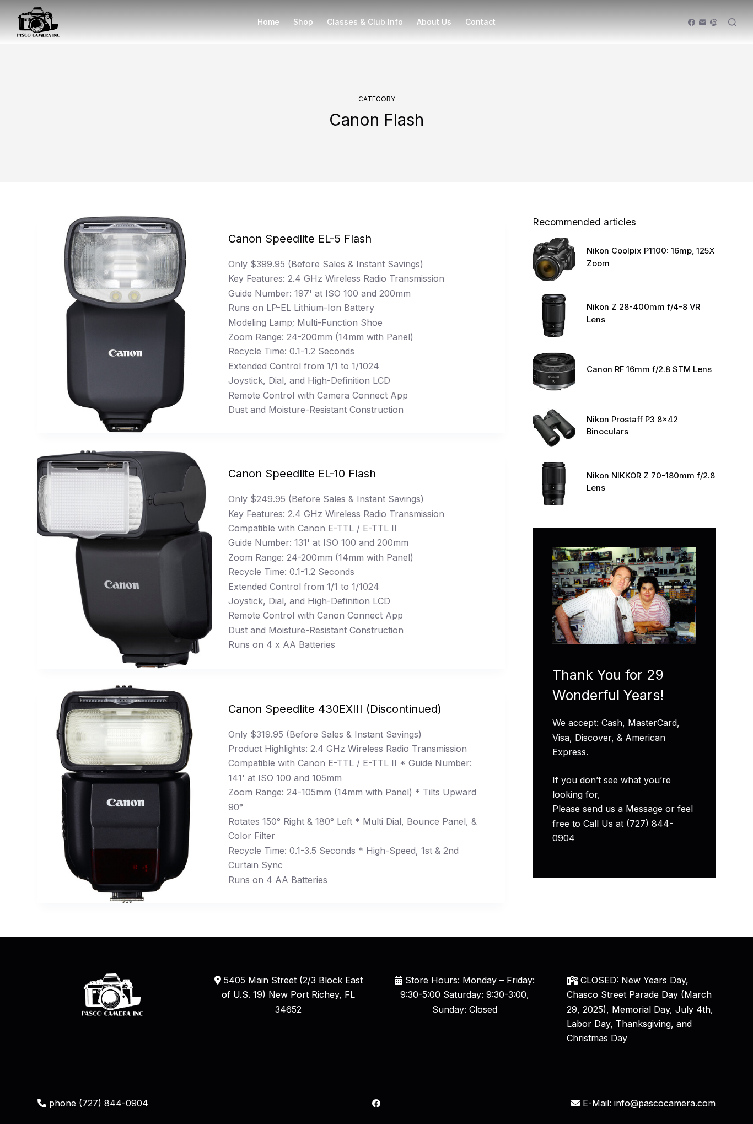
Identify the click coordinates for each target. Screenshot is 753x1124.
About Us (434, 21)
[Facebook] (691, 22)
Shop (303, 21)
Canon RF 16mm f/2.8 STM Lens (649, 369)
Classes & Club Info (365, 21)
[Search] (732, 22)
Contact (480, 21)
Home (268, 21)
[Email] (702, 22)
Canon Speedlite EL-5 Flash (300, 238)
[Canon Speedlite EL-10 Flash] (124, 559)
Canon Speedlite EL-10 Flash (302, 473)
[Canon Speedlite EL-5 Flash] (124, 324)
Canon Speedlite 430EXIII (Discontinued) (335, 709)
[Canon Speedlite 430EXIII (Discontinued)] (124, 794)
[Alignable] (713, 22)
